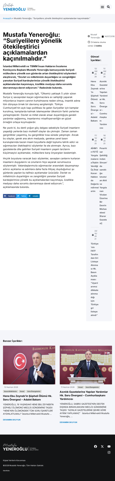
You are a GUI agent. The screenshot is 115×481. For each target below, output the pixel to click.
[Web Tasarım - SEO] (6, 470)
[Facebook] (96, 446)
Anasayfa (7, 18)
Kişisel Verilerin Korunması (14, 460)
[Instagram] (109, 452)
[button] (102, 6)
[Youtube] (109, 446)
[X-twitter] (102, 446)
